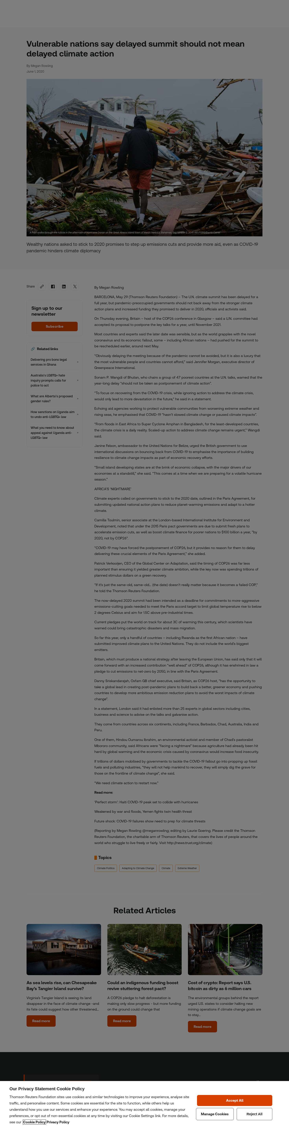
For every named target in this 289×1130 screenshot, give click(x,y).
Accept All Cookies (234, 1100)
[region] (144, 1105)
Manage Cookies (215, 1114)
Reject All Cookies (254, 1114)
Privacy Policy (58, 1122)
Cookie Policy (34, 1122)
